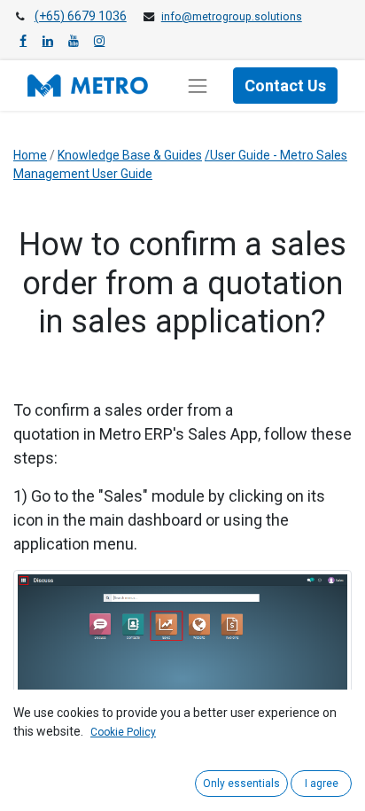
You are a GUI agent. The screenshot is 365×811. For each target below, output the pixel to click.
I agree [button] (321, 783)
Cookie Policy (123, 732)
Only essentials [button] (241, 783)
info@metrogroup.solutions (231, 17)
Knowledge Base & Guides (130, 155)
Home (30, 155)
